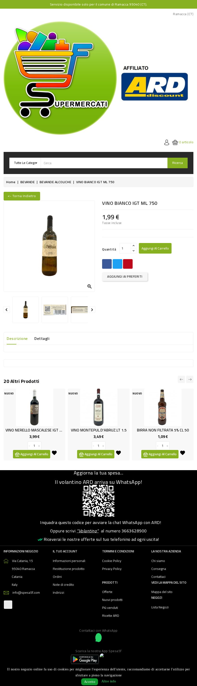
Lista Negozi (160, 607)
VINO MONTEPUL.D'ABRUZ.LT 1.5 (99, 430)
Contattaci (158, 577)
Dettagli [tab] (41, 338)
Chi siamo (158, 561)
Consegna (158, 569)
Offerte (107, 592)
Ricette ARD (110, 615)
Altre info (108, 681)
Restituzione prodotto (69, 569)
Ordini (57, 577)
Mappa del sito (161, 592)
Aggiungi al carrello (155, 248)
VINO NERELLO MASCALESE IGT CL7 (35, 430)
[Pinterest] (128, 264)
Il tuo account (65, 551)
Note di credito (63, 584)
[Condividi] (107, 264)
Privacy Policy (112, 569)
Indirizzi (58, 592)
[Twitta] (117, 264)
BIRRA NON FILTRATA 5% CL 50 (163, 430)
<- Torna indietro (22, 196)
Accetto (89, 682)
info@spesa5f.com (26, 592)
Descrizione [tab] (17, 338)
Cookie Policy (111, 561)
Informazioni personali (69, 561)
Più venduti (110, 608)
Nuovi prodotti (112, 600)
